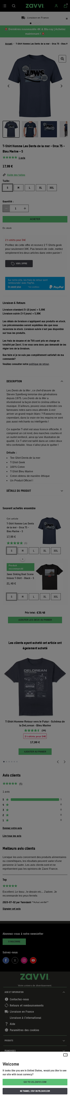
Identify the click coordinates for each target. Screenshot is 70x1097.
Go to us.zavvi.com (35, 1082)
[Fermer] (65, 1055)
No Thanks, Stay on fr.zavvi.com (35, 1091)
